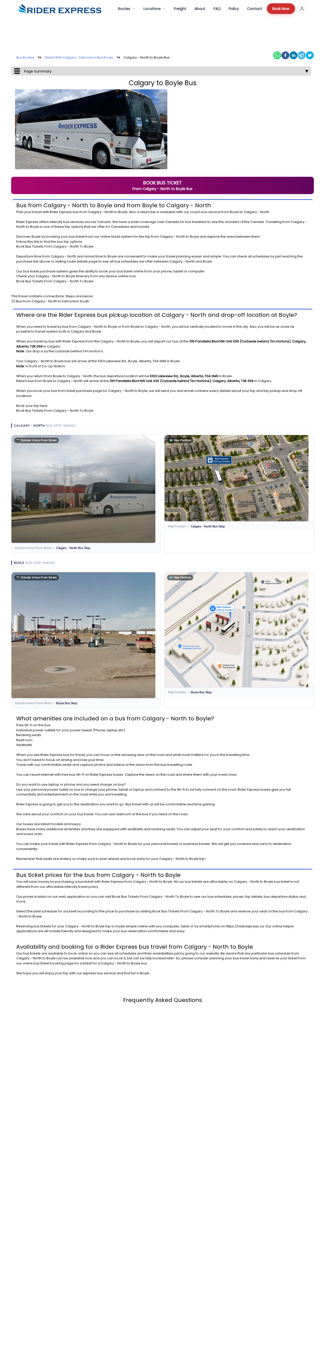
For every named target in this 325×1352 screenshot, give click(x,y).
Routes (124, 8)
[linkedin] (293, 55)
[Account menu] (302, 8)
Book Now (280, 8)
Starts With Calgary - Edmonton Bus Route (79, 57)
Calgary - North (100, 212)
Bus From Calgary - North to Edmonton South (52, 301)
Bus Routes (25, 57)
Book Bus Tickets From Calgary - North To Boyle (54, 246)
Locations (152, 8)
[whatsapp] (277, 55)
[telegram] (302, 55)
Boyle (122, 212)
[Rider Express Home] (59, 8)
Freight (180, 8)
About (199, 8)
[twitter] (310, 55)
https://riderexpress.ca (245, 926)
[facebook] (285, 55)
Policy (234, 8)
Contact (254, 8)
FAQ (217, 8)
